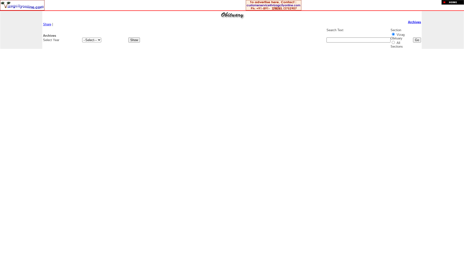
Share (47, 24)
